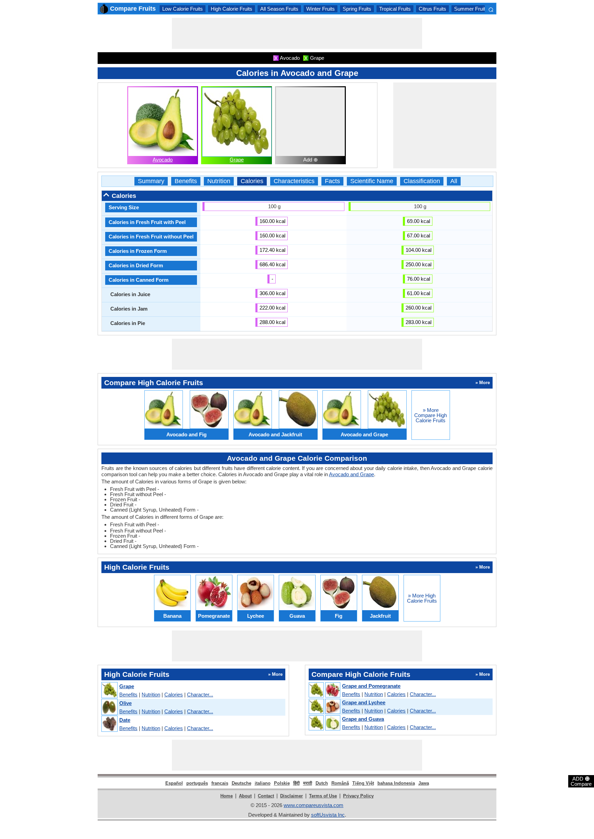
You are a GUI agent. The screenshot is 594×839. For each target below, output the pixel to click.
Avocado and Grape (351, 474)
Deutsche (241, 783)
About (245, 795)
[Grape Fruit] (109, 690)
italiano (263, 783)
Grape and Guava (363, 719)
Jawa (423, 783)
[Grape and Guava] (324, 723)
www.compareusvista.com (313, 805)
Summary (151, 181)
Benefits (186, 181)
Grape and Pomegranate (371, 686)
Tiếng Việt (363, 783)
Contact (266, 795)
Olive (125, 703)
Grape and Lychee (363, 702)
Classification (422, 181)
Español (174, 783)
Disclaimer (291, 795)
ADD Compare (581, 781)
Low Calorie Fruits (182, 9)
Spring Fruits (357, 9)
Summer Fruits (471, 9)
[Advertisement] (297, 33)
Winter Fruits (320, 9)
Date (124, 720)
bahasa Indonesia (396, 783)
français (219, 783)
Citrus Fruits (432, 9)
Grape (237, 160)
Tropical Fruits (395, 9)
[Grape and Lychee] (324, 707)
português (197, 783)
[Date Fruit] (109, 724)
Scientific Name (371, 181)
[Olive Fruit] (109, 707)
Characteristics (294, 181)
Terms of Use (323, 795)
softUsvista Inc (328, 815)
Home (226, 795)
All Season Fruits (279, 9)
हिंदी (296, 783)
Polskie (282, 783)
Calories (252, 181)
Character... (200, 694)
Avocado (163, 160)
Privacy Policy (358, 795)
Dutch (322, 783)
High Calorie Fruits (231, 9)
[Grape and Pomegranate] (324, 690)
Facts (332, 181)
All (453, 181)
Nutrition (218, 181)
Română (340, 783)
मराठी (307, 783)
